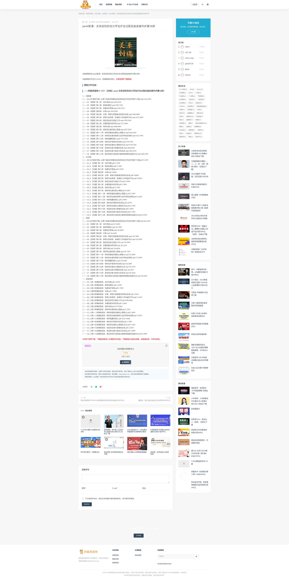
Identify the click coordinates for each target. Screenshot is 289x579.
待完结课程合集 (202, 106)
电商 (181, 119)
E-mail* (115, 488)
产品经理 (201, 96)
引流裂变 (190, 106)
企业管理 (182, 103)
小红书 (182, 106)
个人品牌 (192, 96)
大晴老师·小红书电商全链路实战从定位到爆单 (199, 360)
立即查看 (138, 535)
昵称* (84, 488)
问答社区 (144, 4)
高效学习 (199, 136)
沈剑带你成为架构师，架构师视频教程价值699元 (199, 241)
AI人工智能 (183, 89)
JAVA (192, 89)
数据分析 (200, 113)
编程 (191, 123)
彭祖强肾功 (195, 409)
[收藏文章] (91, 387)
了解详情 (150, 535)
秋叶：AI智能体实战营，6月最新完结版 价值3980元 (199, 272)
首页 (101, 4)
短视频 (198, 119)
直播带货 (189, 119)
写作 (191, 103)
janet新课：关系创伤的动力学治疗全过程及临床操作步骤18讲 (111, 377)
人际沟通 (201, 99)
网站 (144, 488)
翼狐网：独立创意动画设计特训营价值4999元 (154, 400)
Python (200, 89)
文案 (181, 116)
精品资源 (107, 22)
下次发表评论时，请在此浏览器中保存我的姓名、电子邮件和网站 (109, 499)
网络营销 (115, 563)
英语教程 (197, 126)
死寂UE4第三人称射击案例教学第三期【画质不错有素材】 (199, 208)
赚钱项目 (198, 133)
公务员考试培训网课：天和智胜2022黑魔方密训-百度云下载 (199, 153)
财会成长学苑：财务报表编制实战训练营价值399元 (199, 484)
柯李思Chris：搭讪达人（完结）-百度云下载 (199, 422)
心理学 (182, 109)
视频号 (200, 130)
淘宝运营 (199, 116)
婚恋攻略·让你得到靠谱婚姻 (136, 452)
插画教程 (190, 113)
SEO (191, 92)
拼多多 (182, 113)
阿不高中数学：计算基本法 (90, 452)
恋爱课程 (191, 109)
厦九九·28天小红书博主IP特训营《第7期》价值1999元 (199, 453)
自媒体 (189, 126)
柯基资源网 (89, 13)
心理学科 (105, 13)
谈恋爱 (189, 133)
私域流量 (182, 123)
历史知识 (199, 103)
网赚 (181, 126)
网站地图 (138, 555)
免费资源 (109, 4)
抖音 (199, 109)
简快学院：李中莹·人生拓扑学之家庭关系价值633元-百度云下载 (113, 431)
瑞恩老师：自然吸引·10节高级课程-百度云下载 (199, 390)
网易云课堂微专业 (201, 123)
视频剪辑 (192, 130)
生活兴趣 (97, 13)
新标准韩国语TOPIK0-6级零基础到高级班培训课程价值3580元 (102, 400)
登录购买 (126, 362)
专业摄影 (182, 96)
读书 (181, 133)
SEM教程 (182, 92)
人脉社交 (192, 99)
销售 (191, 136)
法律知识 (189, 116)
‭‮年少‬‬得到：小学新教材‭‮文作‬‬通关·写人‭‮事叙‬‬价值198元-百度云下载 (199, 401)
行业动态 (182, 130)
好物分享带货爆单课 (198, 334)
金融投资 (182, 136)
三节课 (198, 92)
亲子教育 (182, 99)
